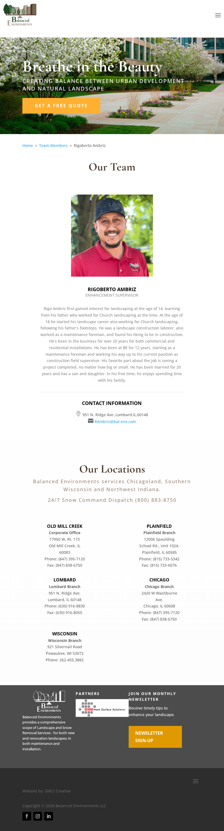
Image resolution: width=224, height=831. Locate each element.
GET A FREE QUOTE (61, 106)
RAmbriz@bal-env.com (115, 421)
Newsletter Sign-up (149, 736)
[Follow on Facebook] (26, 816)
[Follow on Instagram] (37, 816)
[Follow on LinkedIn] (48, 816)
